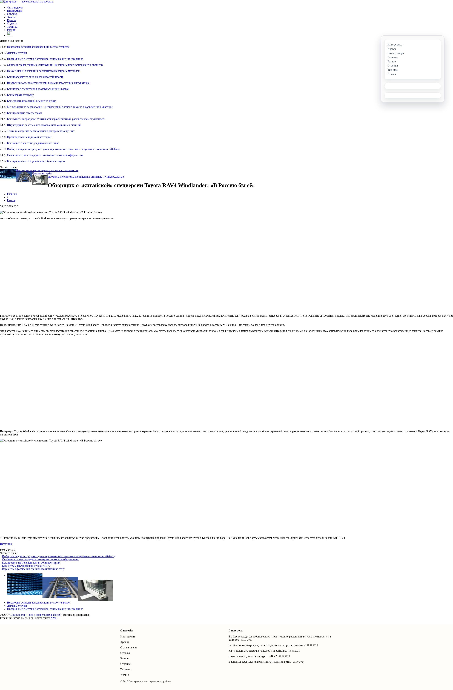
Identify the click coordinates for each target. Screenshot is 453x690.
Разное (11, 29)
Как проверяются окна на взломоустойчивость (35, 76)
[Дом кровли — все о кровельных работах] (26, 1)
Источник (6, 543)
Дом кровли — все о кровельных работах (35, 614)
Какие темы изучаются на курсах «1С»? (26, 565)
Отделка (12, 23)
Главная (12, 193)
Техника (12, 26)
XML (54, 617)
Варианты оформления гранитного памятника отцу (33, 568)
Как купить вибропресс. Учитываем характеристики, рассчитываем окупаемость (56, 118)
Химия (11, 17)
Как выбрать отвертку (20, 94)
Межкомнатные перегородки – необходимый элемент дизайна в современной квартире (60, 106)
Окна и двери (15, 7)
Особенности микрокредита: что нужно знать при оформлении (45, 155)
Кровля (11, 20)
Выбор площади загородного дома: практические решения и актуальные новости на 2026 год (63, 149)
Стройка (12, 13)
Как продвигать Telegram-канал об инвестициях (36, 161)
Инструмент (14, 10)
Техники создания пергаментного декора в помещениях (41, 130)
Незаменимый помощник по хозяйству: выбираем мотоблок (43, 70)
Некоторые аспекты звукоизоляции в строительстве (38, 46)
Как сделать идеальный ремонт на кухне (31, 100)
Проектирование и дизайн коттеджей (29, 136)
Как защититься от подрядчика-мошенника (33, 143)
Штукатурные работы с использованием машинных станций (44, 124)
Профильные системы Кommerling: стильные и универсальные (45, 58)
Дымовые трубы (17, 52)
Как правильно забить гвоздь (24, 112)
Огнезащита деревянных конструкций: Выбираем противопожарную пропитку (55, 64)
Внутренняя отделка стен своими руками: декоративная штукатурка (48, 82)
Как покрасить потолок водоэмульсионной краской (38, 88)
